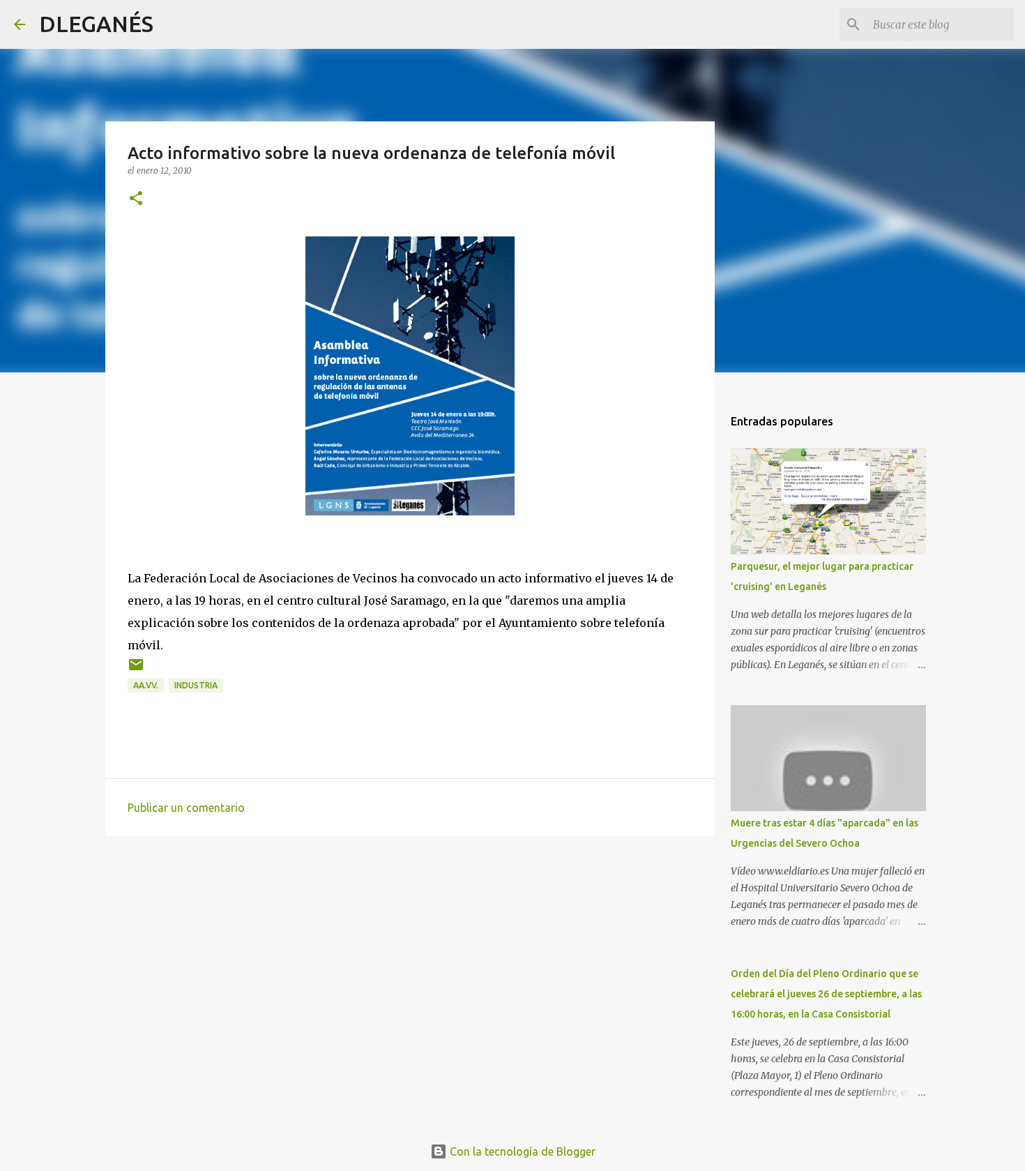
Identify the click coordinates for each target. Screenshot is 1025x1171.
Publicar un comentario (186, 807)
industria (196, 685)
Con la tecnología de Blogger (521, 1151)
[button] (136, 199)
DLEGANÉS (96, 23)
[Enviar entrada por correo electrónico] (136, 669)
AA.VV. (145, 685)
